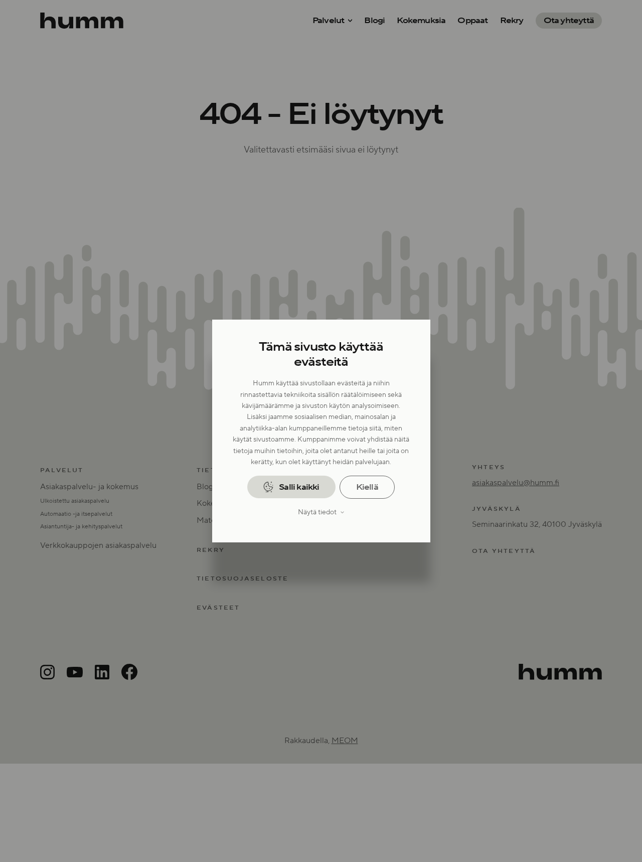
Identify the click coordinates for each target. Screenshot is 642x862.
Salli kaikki (299, 487)
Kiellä (367, 487)
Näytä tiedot (317, 512)
